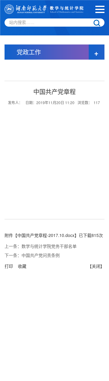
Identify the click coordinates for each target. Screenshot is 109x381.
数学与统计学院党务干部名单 (49, 246)
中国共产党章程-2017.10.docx (45, 235)
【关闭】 (96, 266)
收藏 (22, 266)
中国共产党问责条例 (40, 255)
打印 (9, 266)
